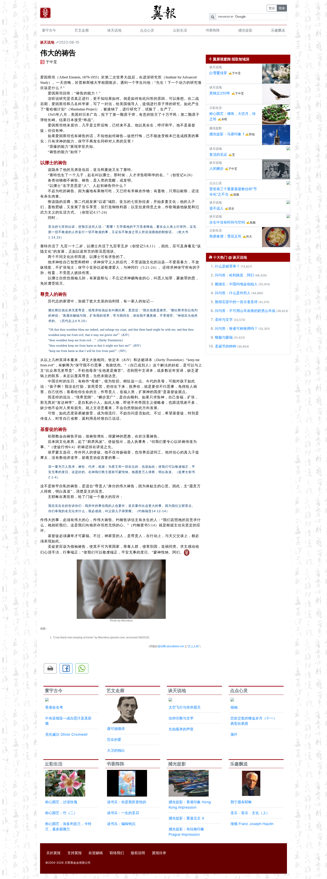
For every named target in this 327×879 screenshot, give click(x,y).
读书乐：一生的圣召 (123, 813)
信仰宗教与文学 (181, 718)
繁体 (272, 8)
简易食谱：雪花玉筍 (225, 236)
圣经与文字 (224, 319)
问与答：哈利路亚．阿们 (234, 275)
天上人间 (193, 646)
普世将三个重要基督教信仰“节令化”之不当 (233, 191)
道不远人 (216, 208)
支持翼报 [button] (74, 853)
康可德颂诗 (116, 728)
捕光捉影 (245, 30)
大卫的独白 (116, 750)
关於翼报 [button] (53, 853)
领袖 (234, 707)
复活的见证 (218, 154)
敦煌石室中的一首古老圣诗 (236, 302)
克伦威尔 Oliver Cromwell (66, 734)
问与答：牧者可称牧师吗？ (236, 328)
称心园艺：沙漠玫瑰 (61, 802)
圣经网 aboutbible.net (171, 646)
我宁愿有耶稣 (241, 802)
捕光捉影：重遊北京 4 (186, 818)
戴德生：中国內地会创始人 (236, 284)
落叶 (234, 734)
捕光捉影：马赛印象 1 (226, 134)
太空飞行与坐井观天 (185, 707)
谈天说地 (114, 30)
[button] (50, 668)
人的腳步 (216, 168)
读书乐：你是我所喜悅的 (126, 802)
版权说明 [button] (138, 853)
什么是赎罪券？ (227, 266)
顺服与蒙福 (224, 337)
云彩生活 (180, 30)
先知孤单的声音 (181, 729)
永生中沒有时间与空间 (227, 222)
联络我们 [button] (117, 853)
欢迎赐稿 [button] (96, 853)
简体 (282, 8)
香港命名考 (54, 707)
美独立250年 (219, 93)
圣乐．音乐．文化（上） (250, 813)
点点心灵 (147, 30)
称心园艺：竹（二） (61, 813)
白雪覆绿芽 (218, 73)
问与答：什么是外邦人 (232, 293)
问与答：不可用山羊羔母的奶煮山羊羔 (245, 310)
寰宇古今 (49, 30)
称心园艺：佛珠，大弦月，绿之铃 (232, 116)
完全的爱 (114, 739)
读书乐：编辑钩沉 (121, 823)
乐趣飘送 (278, 30)
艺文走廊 (82, 30)
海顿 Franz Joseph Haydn (251, 823)
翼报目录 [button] (159, 853)
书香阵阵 (213, 30)
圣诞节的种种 (225, 346)
